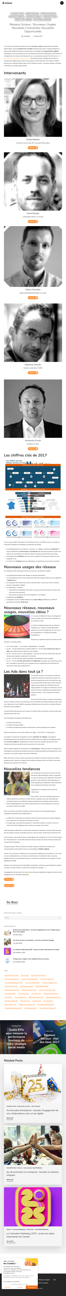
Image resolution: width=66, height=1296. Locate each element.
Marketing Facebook (16, 16)
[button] (62, 3)
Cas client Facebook (38, 975)
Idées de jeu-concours (47, 990)
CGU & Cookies (43, 1283)
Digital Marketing (32, 13)
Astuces (24, 975)
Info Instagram (23, 993)
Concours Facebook (32, 983)
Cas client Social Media (30, 979)
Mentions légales (44, 1280)
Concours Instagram (49, 983)
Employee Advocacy (12, 990)
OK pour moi (31, 1287)
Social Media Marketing (42, 19)
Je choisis (19, 1287)
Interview (8, 997)
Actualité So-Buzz (17, 13)
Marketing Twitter (50, 16)
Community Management (13, 983)
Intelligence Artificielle (51, 993)
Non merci (7, 1287)
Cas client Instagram (12, 979)
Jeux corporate (20, 997)
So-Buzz (27, 36)
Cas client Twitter (47, 979)
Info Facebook (10, 993)
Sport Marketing (30, 1008)
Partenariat (36, 1001)
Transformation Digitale (47, 1008)
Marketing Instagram (34, 16)
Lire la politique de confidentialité (11, 1281)
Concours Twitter (11, 986)
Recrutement (48, 1001)
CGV (54, 1280)
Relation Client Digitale (23, 19)
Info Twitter (36, 993)
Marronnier (25, 1001)
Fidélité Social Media (48, 13)
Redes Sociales (10, 1004)
